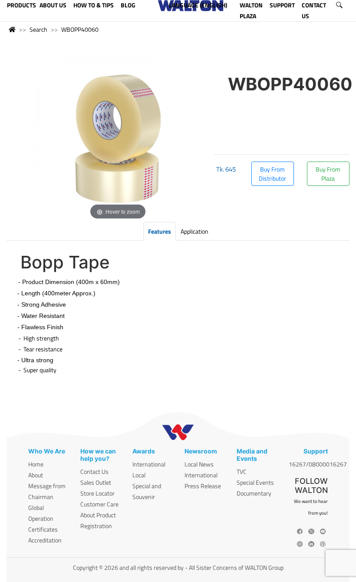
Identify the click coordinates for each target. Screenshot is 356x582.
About (35, 474)
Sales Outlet (95, 482)
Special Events (255, 482)
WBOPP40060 (80, 29)
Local (138, 474)
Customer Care (99, 504)
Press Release (203, 485)
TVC (242, 471)
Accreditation (45, 540)
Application (194, 231)
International (148, 464)
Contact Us (94, 471)
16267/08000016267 (318, 464)
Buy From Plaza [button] (328, 174)
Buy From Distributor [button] (272, 174)
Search (38, 29)
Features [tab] (159, 231)
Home (35, 464)
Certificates (43, 529)
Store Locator (97, 493)
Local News (199, 464)
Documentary (254, 493)
